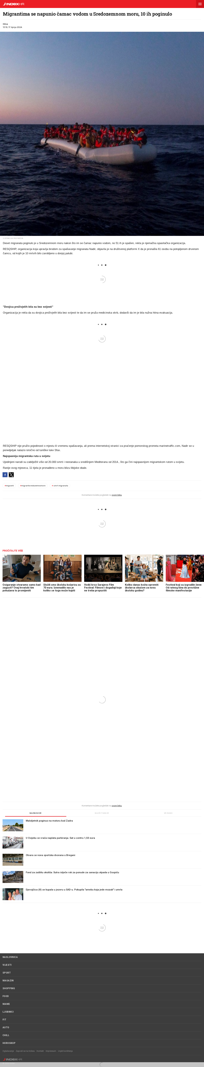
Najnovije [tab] (36, 813)
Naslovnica (10, 957)
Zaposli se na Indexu (25, 1051)
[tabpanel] (102, 861)
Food (6, 996)
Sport (7, 972)
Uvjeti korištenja (65, 1051)
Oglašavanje (8, 1051)
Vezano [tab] (168, 813)
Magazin (8, 980)
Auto (6, 1027)
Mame (6, 1004)
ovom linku (117, 495)
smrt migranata (60, 486)
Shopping (9, 988)
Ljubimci (8, 1012)
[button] (200, 4)
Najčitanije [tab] (102, 813)
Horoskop (9, 1043)
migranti (9, 486)
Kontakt (40, 1051)
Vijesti (7, 965)
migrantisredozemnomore (32, 486)
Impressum (51, 1051)
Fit (4, 1019)
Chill (6, 1035)
